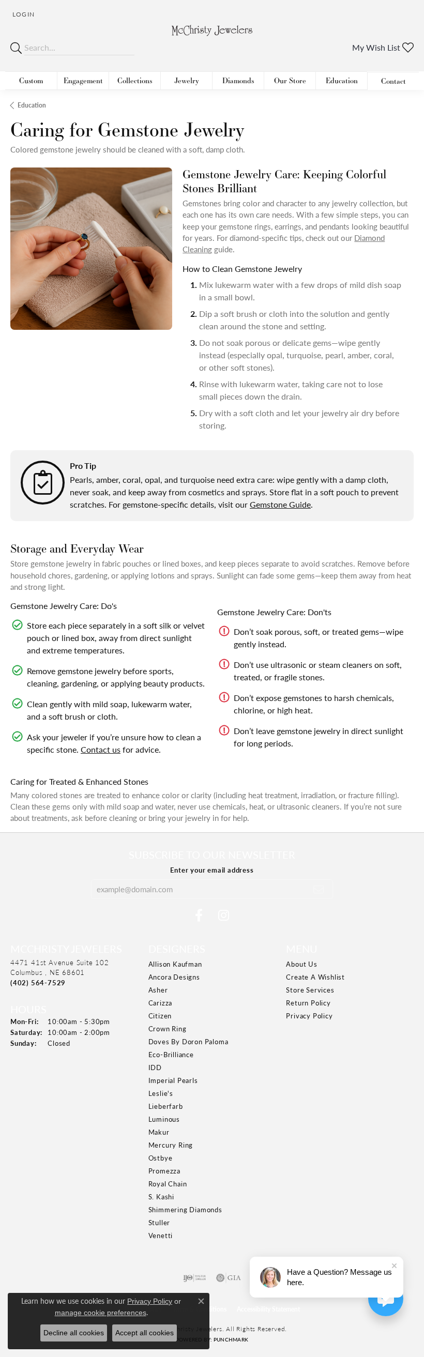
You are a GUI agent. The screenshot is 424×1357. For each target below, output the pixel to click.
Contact (393, 81)
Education (342, 80)
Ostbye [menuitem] (160, 1158)
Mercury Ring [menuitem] (170, 1145)
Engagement (83, 80)
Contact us (100, 749)
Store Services (310, 990)
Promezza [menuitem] (164, 1171)
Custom (31, 80)
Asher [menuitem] (158, 990)
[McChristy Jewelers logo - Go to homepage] (212, 37)
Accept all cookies (144, 1333)
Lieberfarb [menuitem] (165, 1106)
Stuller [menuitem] (159, 1222)
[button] (22, 14)
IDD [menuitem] (155, 1067)
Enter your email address (211, 870)
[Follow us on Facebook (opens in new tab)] (199, 915)
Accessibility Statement (268, 1309)
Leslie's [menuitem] (160, 1093)
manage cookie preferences (100, 1312)
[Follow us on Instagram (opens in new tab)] (223, 915)
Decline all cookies (73, 1333)
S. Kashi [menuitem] (161, 1196)
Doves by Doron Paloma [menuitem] (188, 1041)
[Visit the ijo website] (194, 1278)
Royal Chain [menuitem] (167, 1183)
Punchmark (231, 1339)
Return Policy (308, 1003)
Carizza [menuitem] (160, 1003)
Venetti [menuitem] (160, 1235)
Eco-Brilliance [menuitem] (171, 1054)
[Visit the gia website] (228, 1278)
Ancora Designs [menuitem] (174, 977)
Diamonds (238, 80)
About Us (301, 964)
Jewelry (186, 80)
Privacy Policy (309, 1015)
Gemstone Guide (280, 504)
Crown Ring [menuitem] (167, 1028)
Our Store (290, 80)
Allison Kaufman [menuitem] (175, 964)
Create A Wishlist (315, 977)
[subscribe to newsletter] (318, 889)
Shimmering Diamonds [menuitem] (185, 1209)
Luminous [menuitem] (164, 1119)
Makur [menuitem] (159, 1132)
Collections (134, 80)
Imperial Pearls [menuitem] (173, 1080)
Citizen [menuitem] (160, 1015)
